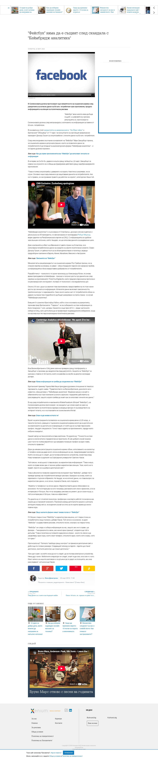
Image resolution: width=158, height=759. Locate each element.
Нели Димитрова (51, 578)
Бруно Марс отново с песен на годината (61, 692)
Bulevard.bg (91, 718)
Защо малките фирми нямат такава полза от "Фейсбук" (57, 512)
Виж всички (92, 723)
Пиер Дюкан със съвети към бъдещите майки (43, 595)
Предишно (33, 592)
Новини (34, 723)
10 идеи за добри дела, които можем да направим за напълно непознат (35, 628)
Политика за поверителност (72, 756)
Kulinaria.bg (112, 718)
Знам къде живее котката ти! (47, 415)
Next (154, 12)
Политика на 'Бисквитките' (41, 740)
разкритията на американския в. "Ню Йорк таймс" (63, 130)
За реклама (36, 727)
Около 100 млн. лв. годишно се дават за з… (80, 595)
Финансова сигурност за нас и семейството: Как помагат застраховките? (87, 628)
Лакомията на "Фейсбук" (45, 258)
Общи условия (54, 756)
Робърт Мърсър (84, 235)
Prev (154, 8)
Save (76, 567)
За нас (34, 719)
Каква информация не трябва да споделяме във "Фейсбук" (59, 382)
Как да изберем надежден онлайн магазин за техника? (52, 627)
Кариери (58, 719)
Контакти (58, 723)
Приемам (68, 752)
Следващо (90, 592)
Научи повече (56, 752)
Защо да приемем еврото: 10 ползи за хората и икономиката (70, 627)
